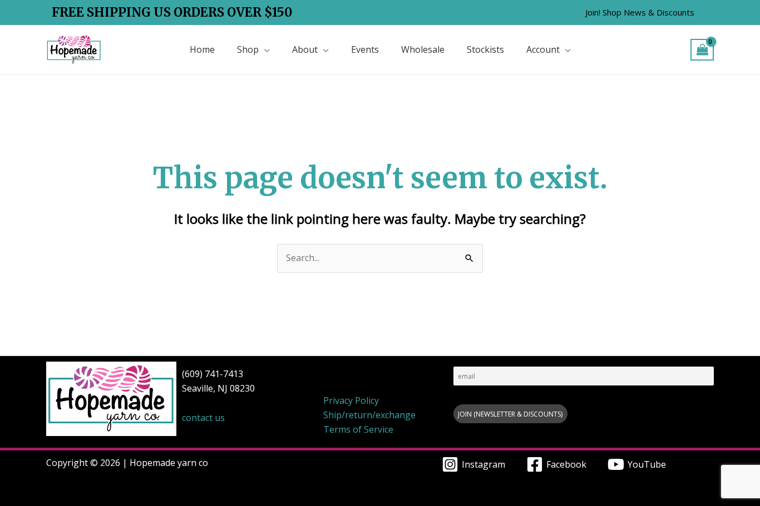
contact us (203, 418)
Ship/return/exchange (369, 415)
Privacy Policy (351, 400)
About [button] (305, 49)
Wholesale (423, 49)
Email (461, 361)
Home (202, 49)
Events (365, 49)
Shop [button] (248, 49)
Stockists (485, 49)
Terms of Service (358, 429)
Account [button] (543, 49)
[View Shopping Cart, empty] (702, 50)
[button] (640, 12)
